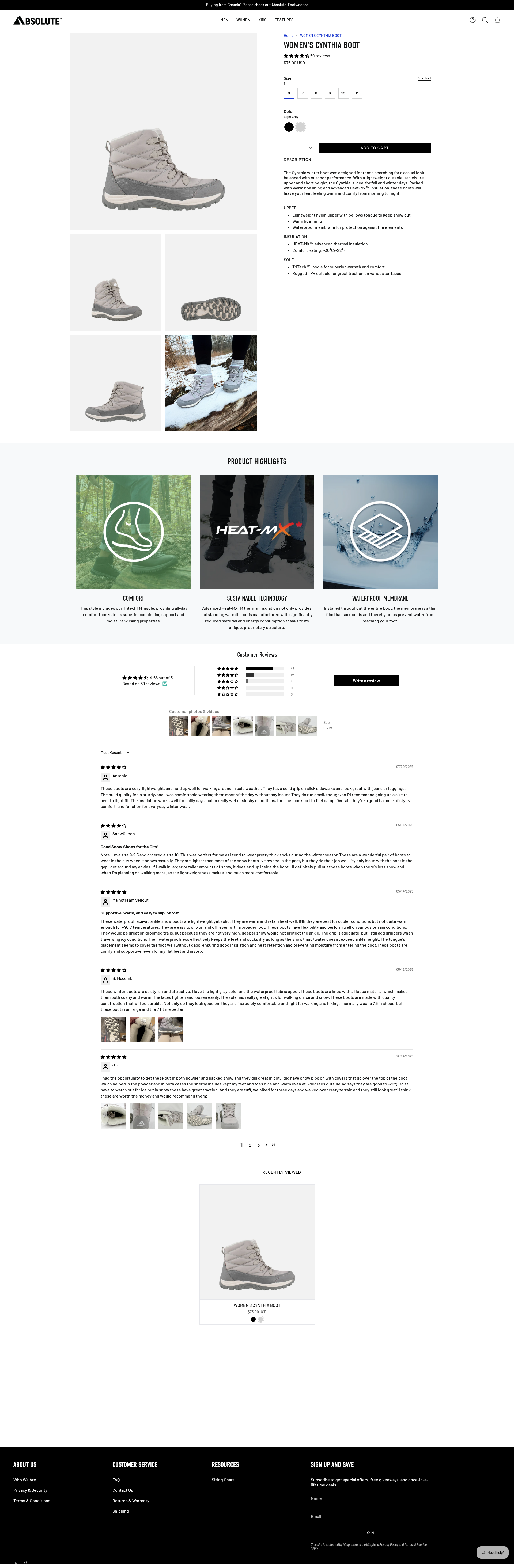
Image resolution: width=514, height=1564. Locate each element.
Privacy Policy (388, 1544)
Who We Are (24, 1479)
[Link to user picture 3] (171, 1029)
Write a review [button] (366, 680)
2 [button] (250, 1144)
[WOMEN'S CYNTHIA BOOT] (257, 1242)
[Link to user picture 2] (142, 1029)
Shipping (120, 1510)
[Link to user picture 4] (199, 1116)
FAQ (116, 1479)
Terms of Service (415, 1544)
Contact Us (122, 1490)
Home (289, 35)
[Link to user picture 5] (228, 1116)
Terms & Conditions (31, 1500)
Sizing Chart (223, 1479)
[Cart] (497, 20)
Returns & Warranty (130, 1500)
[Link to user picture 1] (113, 1029)
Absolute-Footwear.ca (289, 4)
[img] (113, 767)
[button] (262, 20)
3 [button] (259, 1144)
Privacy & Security (30, 1490)
